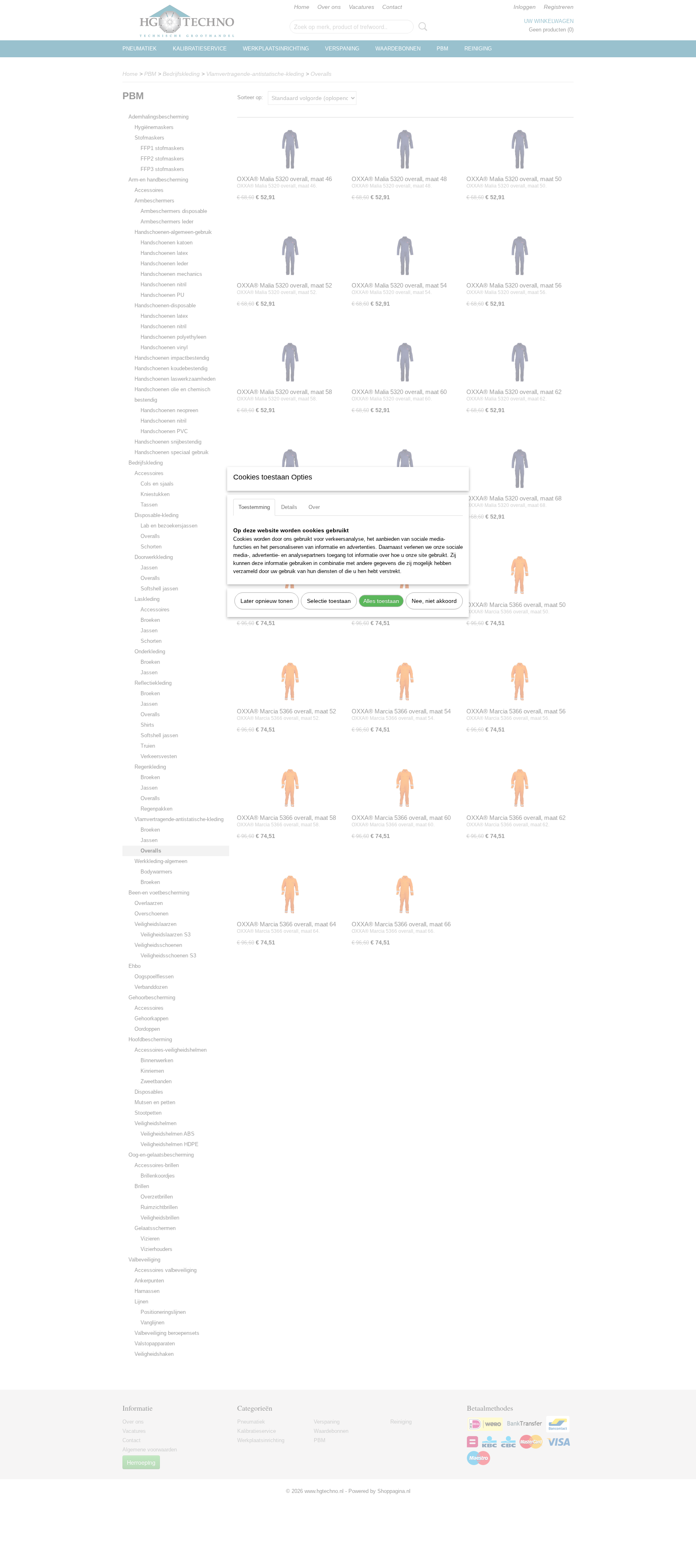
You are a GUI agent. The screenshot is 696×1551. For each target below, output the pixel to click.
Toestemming (254, 507)
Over (314, 507)
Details (289, 507)
